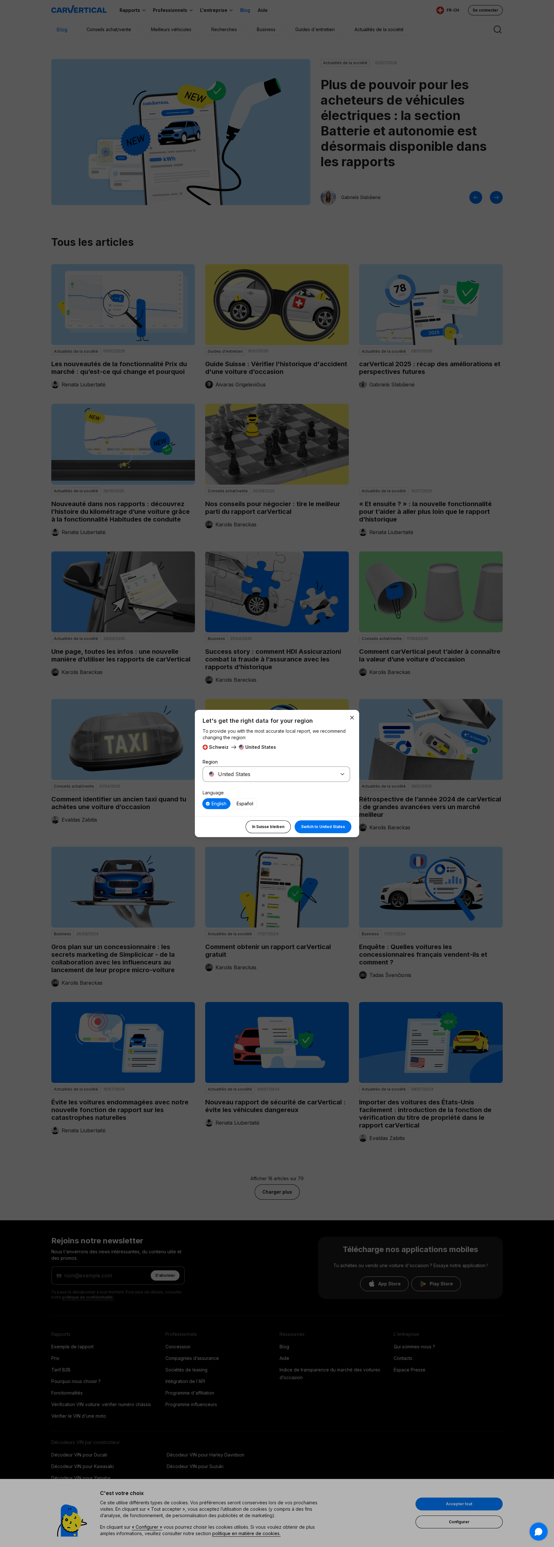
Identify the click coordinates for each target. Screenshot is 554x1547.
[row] (216, 804)
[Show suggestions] (342, 774)
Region (210, 762)
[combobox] (269, 774)
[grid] (276, 804)
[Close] (352, 718)
